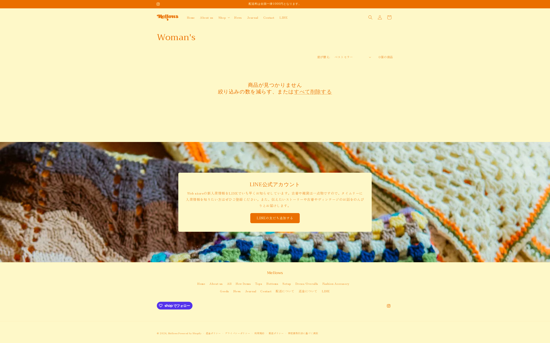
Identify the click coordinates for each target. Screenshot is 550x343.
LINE (326, 291)
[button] (224, 17)
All (229, 283)
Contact (265, 291)
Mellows (173, 333)
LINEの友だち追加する (275, 218)
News (237, 291)
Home (201, 283)
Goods (224, 291)
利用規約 (259, 333)
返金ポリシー (213, 333)
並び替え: (323, 57)
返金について (308, 291)
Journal (250, 291)
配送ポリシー (276, 333)
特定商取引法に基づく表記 (303, 333)
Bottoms (272, 283)
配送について (285, 291)
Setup (287, 283)
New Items (243, 283)
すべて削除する (313, 91)
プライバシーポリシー (237, 333)
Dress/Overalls (306, 283)
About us (216, 283)
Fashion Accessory (336, 283)
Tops (258, 283)
